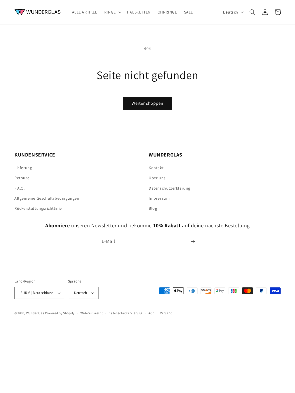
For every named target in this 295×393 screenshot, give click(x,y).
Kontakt (156, 167)
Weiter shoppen (147, 103)
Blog (153, 208)
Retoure (21, 177)
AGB (151, 313)
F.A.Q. (19, 188)
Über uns (157, 177)
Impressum (159, 198)
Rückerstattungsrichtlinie (38, 208)
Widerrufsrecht (91, 313)
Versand (166, 313)
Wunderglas (35, 313)
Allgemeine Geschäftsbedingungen (47, 198)
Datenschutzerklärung (169, 188)
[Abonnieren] (192, 241)
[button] (112, 12)
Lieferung (23, 167)
